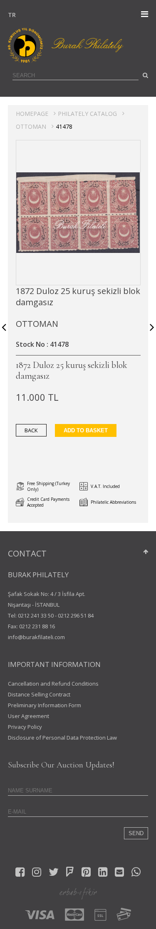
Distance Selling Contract (39, 694)
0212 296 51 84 (76, 615)
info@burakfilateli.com (36, 637)
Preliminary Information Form (44, 705)
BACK (31, 430)
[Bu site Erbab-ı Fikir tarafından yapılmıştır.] (78, 893)
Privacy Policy (25, 726)
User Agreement (28, 716)
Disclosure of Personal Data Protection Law (62, 737)
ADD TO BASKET (86, 430)
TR (10, 15)
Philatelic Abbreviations (113, 502)
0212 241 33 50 (36, 615)
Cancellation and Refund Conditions (53, 683)
